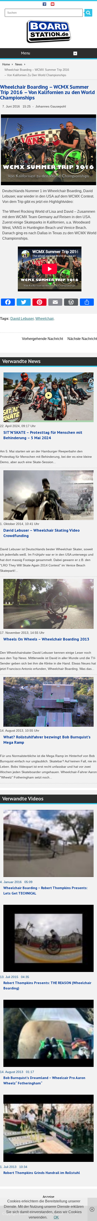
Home (6, 64)
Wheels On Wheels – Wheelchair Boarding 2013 (46, 639)
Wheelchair (44, 318)
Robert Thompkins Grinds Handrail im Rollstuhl (41, 1172)
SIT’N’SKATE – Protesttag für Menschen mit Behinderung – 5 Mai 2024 (42, 435)
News (18, 64)
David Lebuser (22, 318)
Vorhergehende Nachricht (42, 339)
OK (56, 1217)
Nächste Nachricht (82, 339)
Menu (25, 53)
